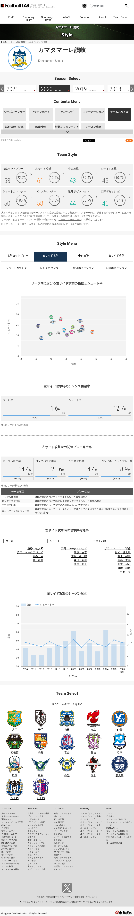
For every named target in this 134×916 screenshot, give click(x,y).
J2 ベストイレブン (88, 828)
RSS (129, 140)
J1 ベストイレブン (88, 819)
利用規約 (40, 897)
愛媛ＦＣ (58, 855)
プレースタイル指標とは (117, 831)
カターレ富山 (33, 849)
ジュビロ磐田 (33, 852)
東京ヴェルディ (8, 831)
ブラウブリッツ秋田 (36, 822)
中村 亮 (125, 572)
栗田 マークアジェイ (30, 552)
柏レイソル (6, 825)
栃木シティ (32, 831)
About (102, 17)
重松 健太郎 (35, 548)
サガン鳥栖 (32, 863)
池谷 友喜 (80, 552)
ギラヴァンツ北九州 (63, 860)
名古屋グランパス (9, 846)
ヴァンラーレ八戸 (35, 816)
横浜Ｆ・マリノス (9, 840)
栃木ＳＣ (58, 816)
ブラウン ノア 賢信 (117, 548)
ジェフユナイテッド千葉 (12, 822)
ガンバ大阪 (6, 852)
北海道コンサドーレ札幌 (38, 813)
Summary (84, 809)
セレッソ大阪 (7, 855)
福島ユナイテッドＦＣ (64, 813)
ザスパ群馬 (59, 819)
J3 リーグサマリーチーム (91, 831)
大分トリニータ (34, 866)
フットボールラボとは (116, 819)
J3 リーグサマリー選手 (90, 834)
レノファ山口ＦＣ (62, 849)
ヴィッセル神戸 (8, 857)
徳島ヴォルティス (35, 857)
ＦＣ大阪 (58, 840)
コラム (109, 813)
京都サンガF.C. (7, 849)
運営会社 (80, 897)
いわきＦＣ (32, 828)
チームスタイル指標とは (59, 216)
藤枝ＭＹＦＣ (33, 855)
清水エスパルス (8, 843)
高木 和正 (80, 564)
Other (108, 809)
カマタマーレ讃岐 (62, 852)
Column (84, 17)
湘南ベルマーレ (34, 840)
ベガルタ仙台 (33, 819)
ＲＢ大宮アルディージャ (38, 834)
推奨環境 (50, 897)
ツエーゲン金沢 (61, 831)
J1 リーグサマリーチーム (91, 813)
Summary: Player (47, 18)
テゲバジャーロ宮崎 (36, 869)
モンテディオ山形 (35, 825)
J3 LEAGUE (59, 809)
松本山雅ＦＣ (60, 825)
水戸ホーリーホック (10, 816)
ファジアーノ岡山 (9, 860)
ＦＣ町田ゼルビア (9, 834)
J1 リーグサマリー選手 (90, 816)
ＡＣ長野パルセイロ (63, 828)
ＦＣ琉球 (58, 869)
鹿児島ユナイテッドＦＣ (64, 866)
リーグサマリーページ (70, 219)
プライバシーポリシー (65, 897)
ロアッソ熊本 (60, 863)
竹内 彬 (38, 556)
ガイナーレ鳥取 (61, 846)
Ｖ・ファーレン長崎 (10, 869)
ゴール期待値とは (114, 843)
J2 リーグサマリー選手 (90, 825)
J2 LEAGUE (33, 809)
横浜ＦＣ (31, 837)
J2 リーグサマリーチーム (91, 822)
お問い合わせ (91, 897)
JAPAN (66, 17)
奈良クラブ (59, 843)
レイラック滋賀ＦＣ (63, 837)
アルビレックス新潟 (36, 846)
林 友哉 (38, 560)
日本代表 (110, 816)
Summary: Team (29, 18)
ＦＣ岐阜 (58, 834)
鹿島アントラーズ (9, 813)
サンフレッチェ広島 (10, 863)
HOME (10, 17)
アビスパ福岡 (7, 866)
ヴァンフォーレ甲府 (36, 843)
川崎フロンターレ (9, 837)
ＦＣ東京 (5, 828)
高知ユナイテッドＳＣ (64, 857)
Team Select (120, 17)
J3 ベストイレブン (88, 837)
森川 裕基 (80, 560)
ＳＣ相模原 (59, 822)
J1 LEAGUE (6, 809)
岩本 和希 (124, 568)
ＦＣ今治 (31, 860)
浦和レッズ (6, 819)
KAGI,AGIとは (112, 828)
